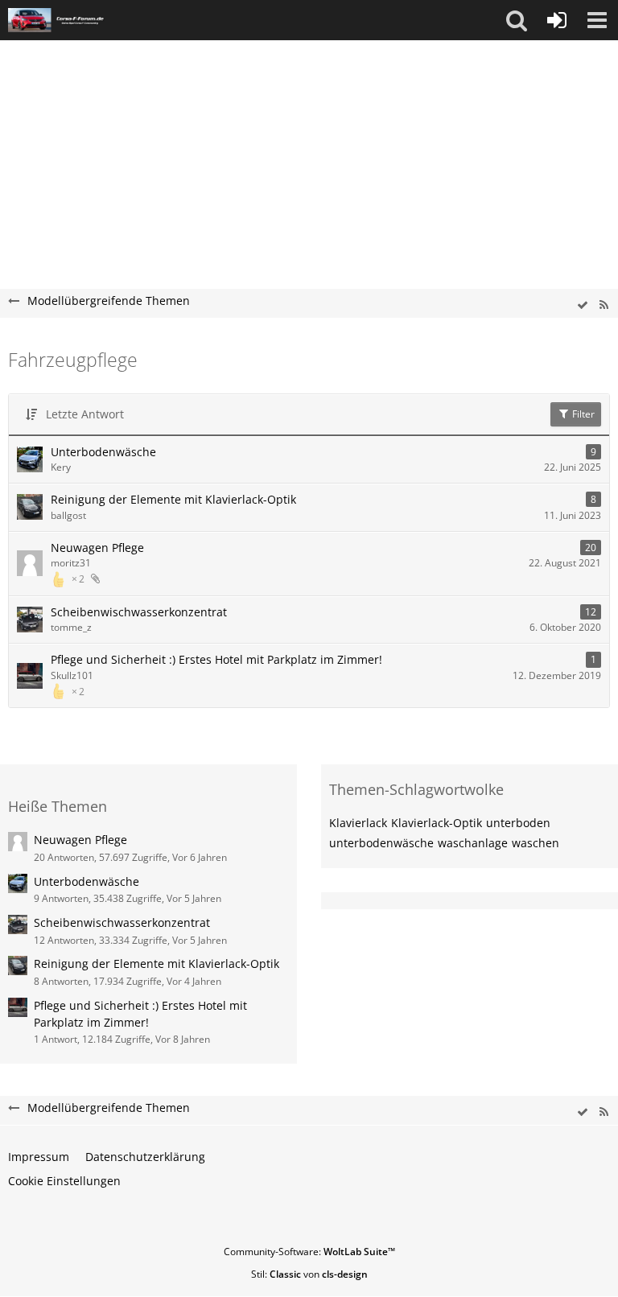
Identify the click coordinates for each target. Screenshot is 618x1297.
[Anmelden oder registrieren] (557, 20)
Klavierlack (358, 822)
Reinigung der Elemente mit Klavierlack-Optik (173, 499)
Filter (582, 414)
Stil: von (309, 1274)
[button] (517, 20)
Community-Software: (309, 1251)
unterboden (518, 822)
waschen (535, 842)
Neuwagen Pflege (97, 547)
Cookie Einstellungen (64, 1180)
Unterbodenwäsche (103, 451)
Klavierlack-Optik (436, 822)
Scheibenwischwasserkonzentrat (139, 612)
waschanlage (473, 842)
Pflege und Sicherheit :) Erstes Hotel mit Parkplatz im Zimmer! (216, 659)
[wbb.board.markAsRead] (582, 305)
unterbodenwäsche (381, 842)
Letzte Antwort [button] (85, 414)
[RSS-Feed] (603, 305)
